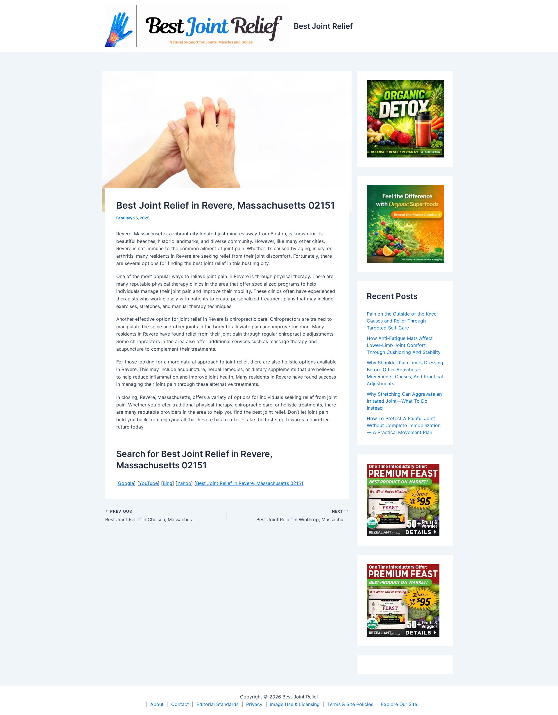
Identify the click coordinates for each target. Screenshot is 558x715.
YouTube (148, 483)
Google (126, 483)
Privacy (254, 704)
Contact (180, 704)
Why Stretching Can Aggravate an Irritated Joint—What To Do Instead (404, 401)
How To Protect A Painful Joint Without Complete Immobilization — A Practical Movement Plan (404, 425)
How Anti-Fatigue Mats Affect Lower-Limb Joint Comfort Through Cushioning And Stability (404, 345)
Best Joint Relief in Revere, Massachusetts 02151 (249, 483)
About (157, 704)
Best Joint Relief (323, 26)
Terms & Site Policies (350, 704)
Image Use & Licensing (295, 704)
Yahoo (184, 483)
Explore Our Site (399, 704)
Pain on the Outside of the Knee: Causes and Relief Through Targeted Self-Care (402, 321)
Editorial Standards (217, 704)
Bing (167, 483)
